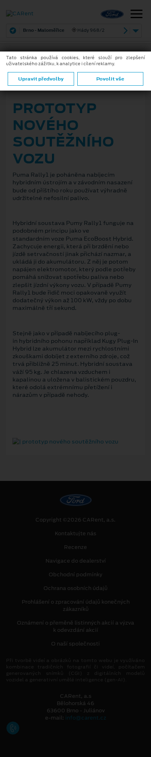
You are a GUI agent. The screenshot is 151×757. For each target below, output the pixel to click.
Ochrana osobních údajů (75, 588)
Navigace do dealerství (76, 561)
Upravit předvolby (41, 79)
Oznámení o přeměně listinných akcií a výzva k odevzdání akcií (75, 626)
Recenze (75, 547)
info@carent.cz (85, 718)
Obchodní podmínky (75, 574)
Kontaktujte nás (75, 533)
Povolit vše (110, 79)
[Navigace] (136, 15)
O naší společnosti (75, 644)
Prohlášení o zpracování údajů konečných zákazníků (76, 605)
